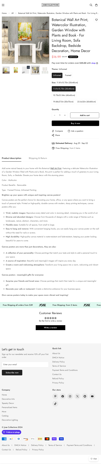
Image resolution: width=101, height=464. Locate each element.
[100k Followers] (70, 396)
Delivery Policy (58, 361)
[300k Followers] (63, 396)
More (4, 411)
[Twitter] (77, 396)
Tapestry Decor (8, 403)
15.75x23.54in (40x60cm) (64, 95)
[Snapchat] (85, 396)
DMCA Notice (58, 357)
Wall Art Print (55, 168)
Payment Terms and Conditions (64, 370)
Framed (68, 75)
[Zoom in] (44, 22)
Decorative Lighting (10, 420)
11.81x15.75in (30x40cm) (63, 88)
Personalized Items (9, 407)
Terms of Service (59, 366)
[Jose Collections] (50, 5)
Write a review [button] (50, 327)
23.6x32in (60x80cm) (86, 101)
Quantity (55, 109)
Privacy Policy (58, 382)
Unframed (57, 75)
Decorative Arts (8, 399)
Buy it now (75, 123)
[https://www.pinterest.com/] (55, 396)
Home (4, 13)
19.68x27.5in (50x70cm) (63, 101)
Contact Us (56, 374)
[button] (96, 5)
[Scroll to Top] (96, 450)
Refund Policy (58, 378)
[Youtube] (92, 396)
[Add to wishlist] (96, 20)
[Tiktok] (55, 404)
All (12, 13)
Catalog (5, 415)
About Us (56, 353)
